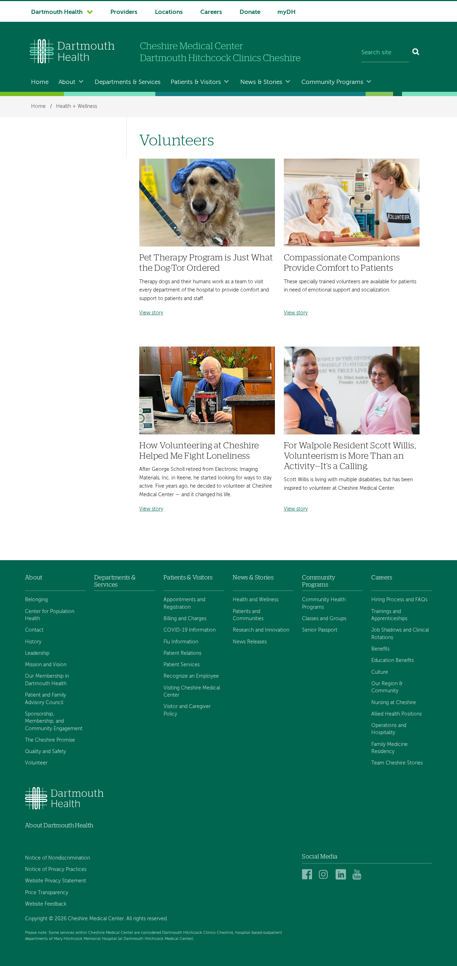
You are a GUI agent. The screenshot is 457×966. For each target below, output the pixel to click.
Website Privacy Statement (55, 880)
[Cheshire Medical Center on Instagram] (325, 875)
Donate (250, 12)
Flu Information (181, 641)
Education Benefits (392, 660)
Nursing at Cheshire (393, 702)
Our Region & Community (386, 687)
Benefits (380, 649)
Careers (211, 12)
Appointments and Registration (184, 603)
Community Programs (332, 82)
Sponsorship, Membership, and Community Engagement (53, 721)
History (33, 641)
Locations (169, 12)
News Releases (250, 641)
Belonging (36, 599)
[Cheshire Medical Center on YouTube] (358, 875)
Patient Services (182, 664)
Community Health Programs (324, 603)
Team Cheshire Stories (397, 763)
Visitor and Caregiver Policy (187, 710)
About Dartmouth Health (59, 825)
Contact (34, 630)
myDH (286, 12)
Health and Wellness (255, 599)
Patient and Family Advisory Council (45, 699)
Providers (123, 12)
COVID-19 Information (190, 630)
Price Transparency (46, 892)
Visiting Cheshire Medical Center (192, 692)
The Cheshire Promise (50, 740)
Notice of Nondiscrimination (57, 858)
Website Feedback (45, 904)
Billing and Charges (185, 618)
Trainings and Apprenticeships (389, 615)
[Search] (416, 53)
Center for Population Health (49, 615)
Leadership (37, 653)
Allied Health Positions (396, 714)
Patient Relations (182, 653)
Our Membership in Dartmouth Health (47, 680)
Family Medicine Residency (389, 748)
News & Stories (261, 82)
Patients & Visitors (196, 82)
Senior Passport (319, 630)
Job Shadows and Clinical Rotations (400, 634)
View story (151, 313)
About (67, 82)
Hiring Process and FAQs (399, 599)
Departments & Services (128, 82)
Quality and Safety (45, 751)
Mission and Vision (45, 664)
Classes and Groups (324, 618)
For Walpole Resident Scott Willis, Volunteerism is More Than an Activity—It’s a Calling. (350, 456)
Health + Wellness (76, 106)
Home (40, 82)
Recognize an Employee (191, 676)
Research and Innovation (261, 630)
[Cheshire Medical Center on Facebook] (308, 875)
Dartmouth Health (56, 12)
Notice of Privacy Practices (55, 869)
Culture (379, 672)
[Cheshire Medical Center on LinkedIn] (342, 875)
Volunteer (36, 763)
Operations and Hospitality (388, 729)
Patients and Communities (248, 615)
